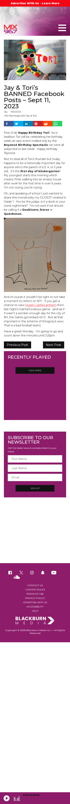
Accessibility (35, 606)
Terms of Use (35, 593)
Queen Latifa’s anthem (41, 305)
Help (35, 610)
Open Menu (62, 28)
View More (35, 370)
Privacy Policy (35, 598)
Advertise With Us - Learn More (35, 3)
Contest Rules (35, 589)
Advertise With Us (35, 602)
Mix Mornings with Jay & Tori (20, 115)
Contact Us (35, 585)
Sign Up (35, 488)
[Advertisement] (35, 532)
